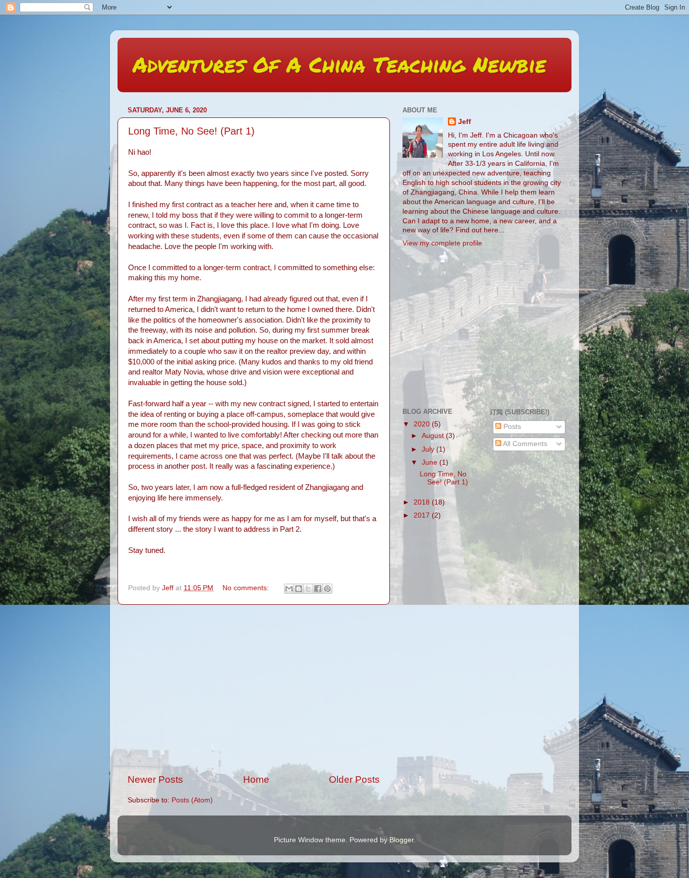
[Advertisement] (254, 689)
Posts (511, 426)
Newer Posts (155, 779)
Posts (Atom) (192, 800)
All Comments (524, 444)
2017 (423, 515)
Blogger (401, 840)
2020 (423, 424)
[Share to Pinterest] (327, 589)
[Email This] (289, 589)
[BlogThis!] (299, 589)
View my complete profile (442, 243)
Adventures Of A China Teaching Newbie (339, 64)
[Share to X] (308, 589)
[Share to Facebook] (318, 589)
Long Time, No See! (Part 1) (191, 131)
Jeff (464, 122)
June (430, 462)
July (429, 449)
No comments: (246, 588)
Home (256, 779)
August (434, 436)
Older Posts (354, 779)
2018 (423, 502)
